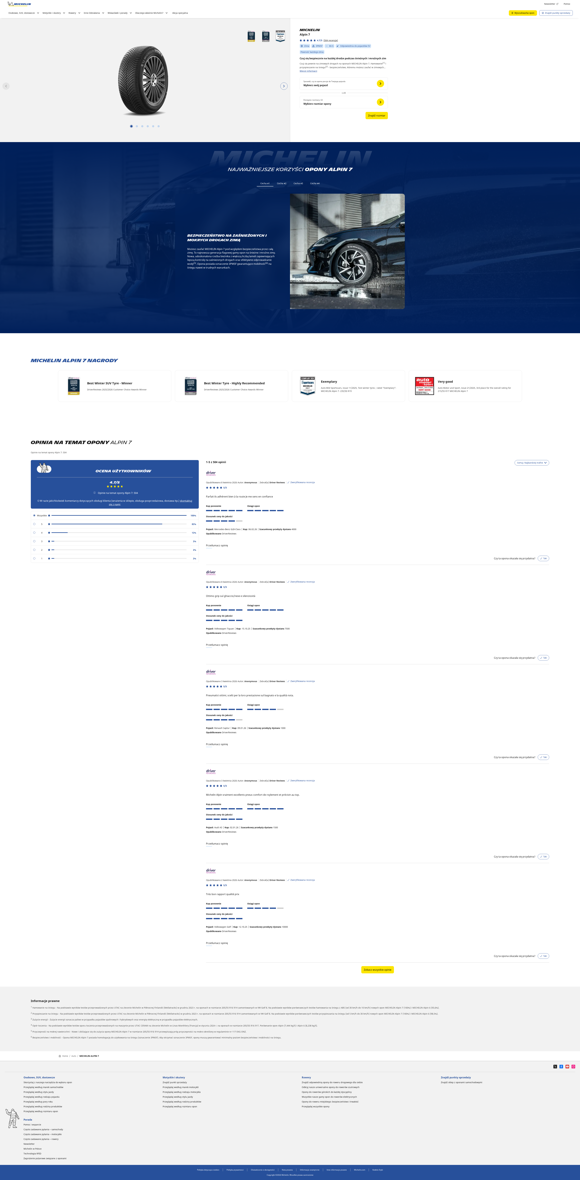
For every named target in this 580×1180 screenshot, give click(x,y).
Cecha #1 (265, 183)
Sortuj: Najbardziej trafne (530, 462)
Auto (73, 1056)
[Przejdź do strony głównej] (19, 4)
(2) (326, 66)
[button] (319, 40)
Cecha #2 (281, 183)
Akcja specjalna (180, 12)
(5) (194, 263)
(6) (266, 263)
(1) (384, 63)
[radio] (115, 515)
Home (65, 1056)
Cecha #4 (315, 183)
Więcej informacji (308, 71)
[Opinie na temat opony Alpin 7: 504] (94, 492)
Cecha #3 (298, 183)
